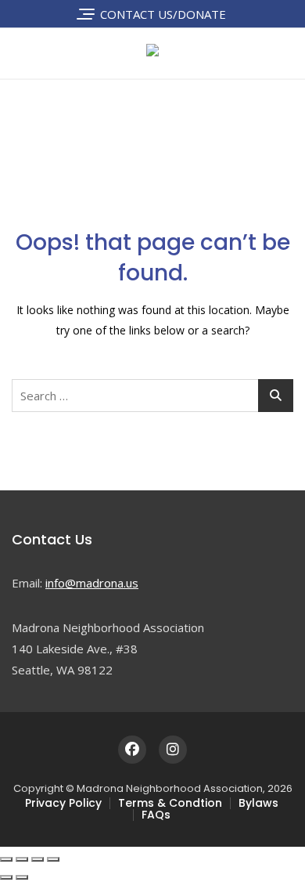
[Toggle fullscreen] (22, 859)
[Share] (37, 859)
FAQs (156, 814)
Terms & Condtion (170, 803)
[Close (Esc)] (53, 859)
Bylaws (258, 803)
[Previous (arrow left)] (6, 877)
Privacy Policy (63, 803)
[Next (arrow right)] (22, 877)
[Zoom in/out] (6, 859)
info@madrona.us (91, 583)
